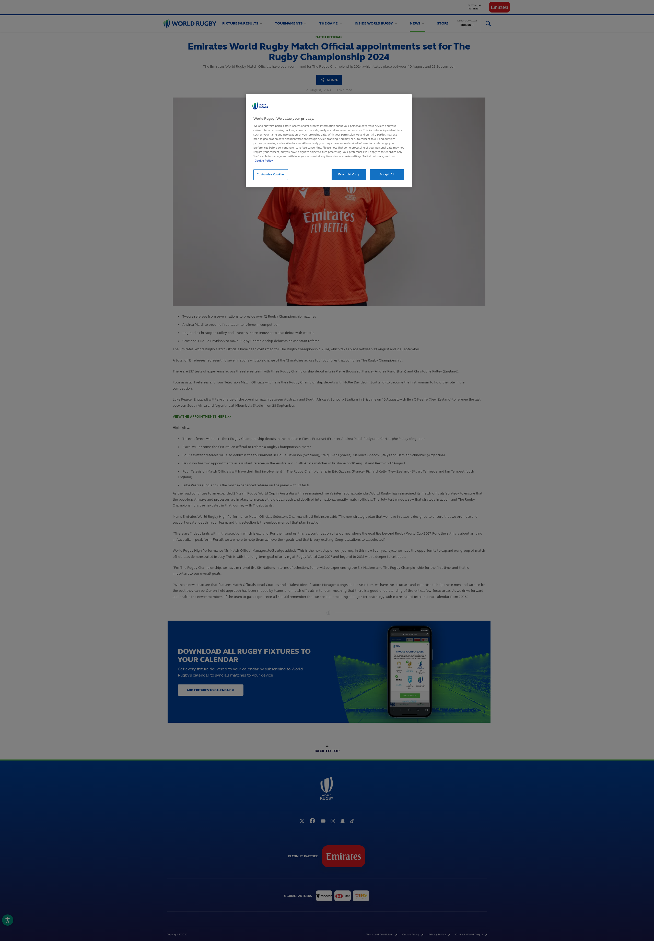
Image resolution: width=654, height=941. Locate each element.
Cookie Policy (264, 160)
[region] (329, 140)
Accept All (386, 174)
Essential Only (348, 174)
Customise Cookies (271, 174)
